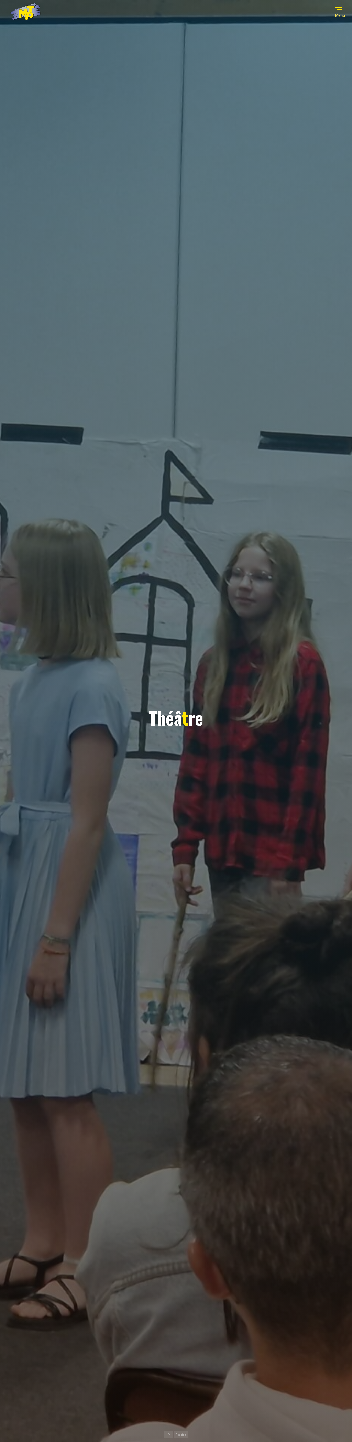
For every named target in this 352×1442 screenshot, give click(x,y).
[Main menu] (338, 9)
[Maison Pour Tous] (25, 12)
